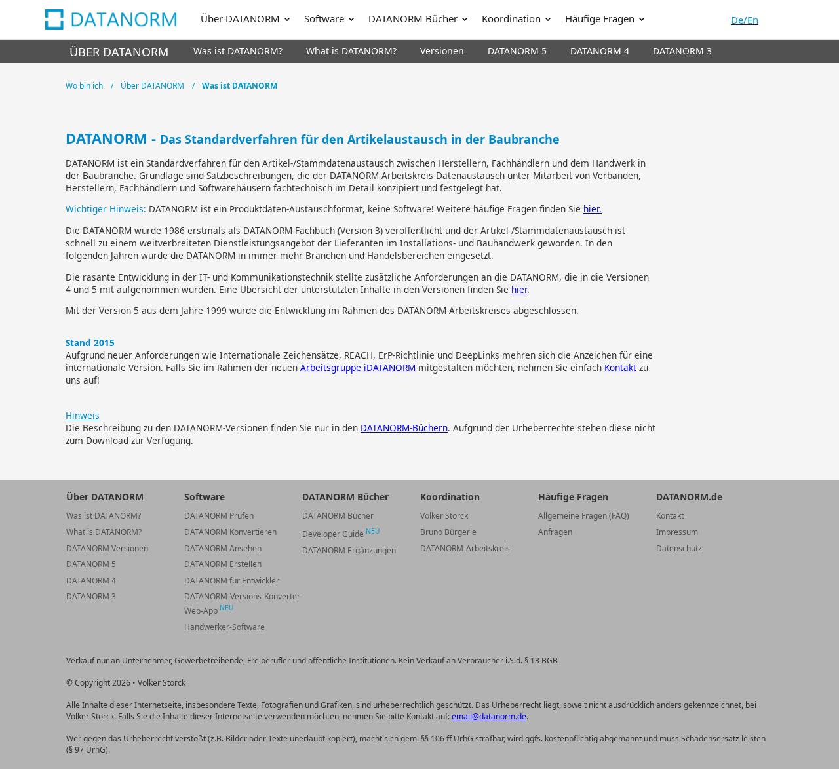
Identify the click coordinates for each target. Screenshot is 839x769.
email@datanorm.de (489, 716)
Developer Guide (341, 534)
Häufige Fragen (601, 18)
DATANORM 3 (91, 596)
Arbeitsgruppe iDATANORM (358, 367)
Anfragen (555, 532)
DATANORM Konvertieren (230, 532)
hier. (592, 209)
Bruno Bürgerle (448, 532)
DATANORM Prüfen (219, 515)
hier (519, 289)
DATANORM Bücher (414, 18)
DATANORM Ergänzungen (349, 550)
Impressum (677, 532)
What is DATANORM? (104, 532)
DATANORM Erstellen (223, 564)
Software (325, 18)
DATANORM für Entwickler (231, 580)
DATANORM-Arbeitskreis (465, 548)
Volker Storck (444, 515)
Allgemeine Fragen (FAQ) (583, 515)
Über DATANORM (242, 18)
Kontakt (620, 367)
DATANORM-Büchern (404, 428)
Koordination (512, 18)
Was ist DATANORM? (103, 515)
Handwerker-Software (224, 627)
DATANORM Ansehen (223, 548)
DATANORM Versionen (107, 548)
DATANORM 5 (91, 564)
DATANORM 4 (91, 580)
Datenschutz (679, 548)
